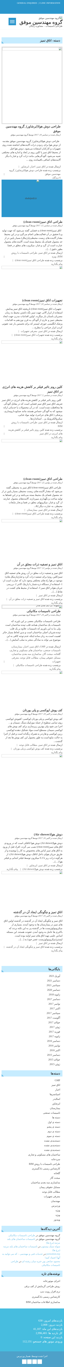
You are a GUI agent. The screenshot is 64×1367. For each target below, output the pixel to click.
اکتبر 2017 (55, 1008)
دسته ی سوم (53, 1136)
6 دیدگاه (57, 177)
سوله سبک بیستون (50, 1246)
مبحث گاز (48, 654)
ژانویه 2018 (54, 994)
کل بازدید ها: (54, 1333)
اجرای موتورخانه (51, 1281)
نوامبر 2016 (54, 1045)
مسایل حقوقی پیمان (50, 657)
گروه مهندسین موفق (19, 135)
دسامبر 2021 (53, 980)
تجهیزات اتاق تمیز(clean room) (42, 300)
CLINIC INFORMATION (49, 3)
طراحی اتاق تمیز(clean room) (42, 221)
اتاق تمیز (41, 166)
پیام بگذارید (56, 264)
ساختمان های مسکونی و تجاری (26, 650)
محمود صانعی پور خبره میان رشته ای (41, 1261)
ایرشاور (25, 166)
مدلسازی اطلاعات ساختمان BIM (43, 1302)
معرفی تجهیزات (29, 331)
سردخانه (55, 1159)
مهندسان (55, 1201)
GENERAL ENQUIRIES (27, 3)
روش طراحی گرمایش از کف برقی (42, 1286)
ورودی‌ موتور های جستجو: (47, 1341)
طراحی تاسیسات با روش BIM (44, 1164)
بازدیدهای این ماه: (51, 1328)
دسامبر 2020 (53, 990)
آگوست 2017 (53, 1017)
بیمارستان (32, 510)
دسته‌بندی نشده (52, 1140)
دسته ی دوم (54, 1131)
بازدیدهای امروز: (52, 1320)
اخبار (32, 166)
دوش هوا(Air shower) (48, 834)
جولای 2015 (54, 1059)
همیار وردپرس (23, 1356)
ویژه (54, 256)
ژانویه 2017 (54, 1036)
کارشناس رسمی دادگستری (46, 1168)
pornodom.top (53, 1254)
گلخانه (57, 654)
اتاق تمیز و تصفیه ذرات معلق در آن (39, 564)
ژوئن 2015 (55, 1064)
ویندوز (57, 1219)
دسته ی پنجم (53, 1126)
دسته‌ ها (56, 1117)
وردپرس (55, 1205)
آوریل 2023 (54, 976)
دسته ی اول (54, 1122)
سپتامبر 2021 (53, 985)
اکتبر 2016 (55, 1050)
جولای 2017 (54, 1022)
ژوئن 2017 (55, 1027)
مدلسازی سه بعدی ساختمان (26, 654)
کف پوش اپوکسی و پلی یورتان (42, 710)
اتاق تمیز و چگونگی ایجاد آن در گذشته (37, 912)
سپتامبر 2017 (53, 1013)
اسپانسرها (55, 1094)
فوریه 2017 (54, 1031)
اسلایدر (56, 1099)
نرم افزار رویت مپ (50, 1291)
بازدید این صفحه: (52, 1337)
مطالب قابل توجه (29, 657)
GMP (42, 646)
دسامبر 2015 (53, 1055)
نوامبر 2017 (54, 1003)
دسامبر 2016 (53, 1041)
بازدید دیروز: (54, 1324)
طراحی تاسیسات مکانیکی (44, 611)
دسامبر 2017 (53, 999)
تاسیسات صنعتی (52, 650)
